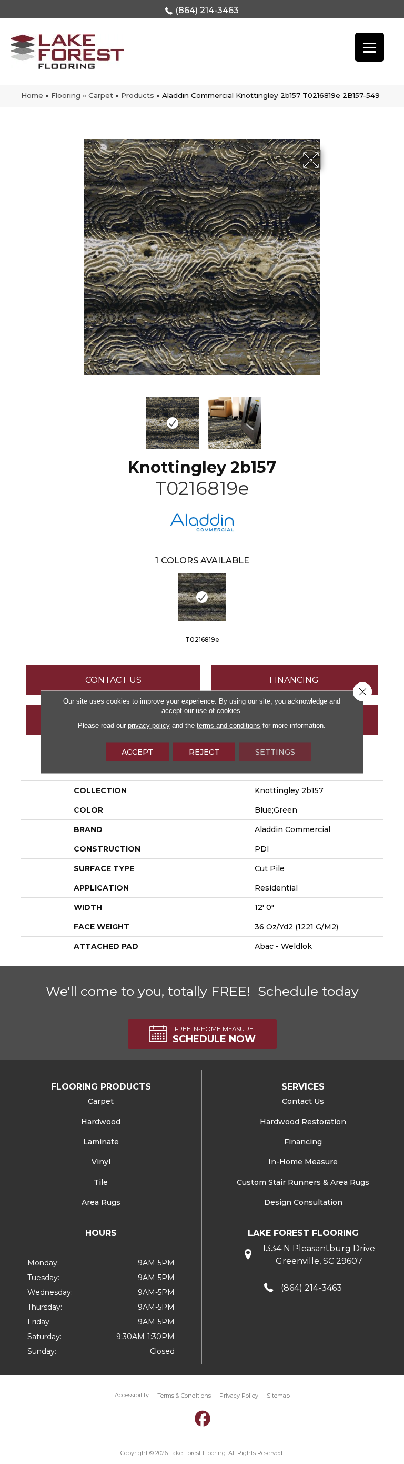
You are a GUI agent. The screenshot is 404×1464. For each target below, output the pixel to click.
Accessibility (132, 1395)
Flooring (65, 95)
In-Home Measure (303, 1161)
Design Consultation (303, 1202)
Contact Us (113, 680)
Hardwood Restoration (303, 1121)
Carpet (100, 95)
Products (137, 95)
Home (32, 95)
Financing (303, 1141)
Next (328, 417)
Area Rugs (101, 1202)
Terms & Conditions (184, 1395)
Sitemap (278, 1395)
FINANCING (294, 680)
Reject (204, 752)
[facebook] (203, 1419)
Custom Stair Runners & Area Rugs (303, 1182)
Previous (75, 417)
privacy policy (149, 725)
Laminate (101, 1141)
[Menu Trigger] (369, 47)
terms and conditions (228, 725)
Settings (275, 752)
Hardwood (100, 1121)
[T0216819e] (202, 597)
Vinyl (101, 1161)
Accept (137, 752)
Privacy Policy (238, 1395)
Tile (101, 1182)
